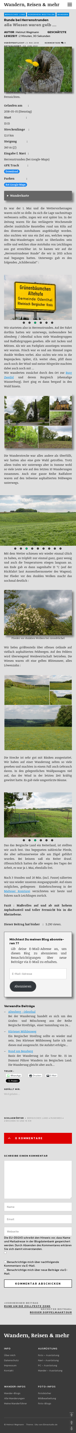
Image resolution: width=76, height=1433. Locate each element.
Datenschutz (11, 1360)
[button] (24, 323)
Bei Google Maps (15, 184)
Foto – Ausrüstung (48, 1355)
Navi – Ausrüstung (48, 1360)
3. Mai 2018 (33, 42)
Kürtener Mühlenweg (22, 1031)
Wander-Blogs (12, 1393)
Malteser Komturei (17, 891)
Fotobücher (44, 1393)
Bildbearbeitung (47, 1398)
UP (71, 1422)
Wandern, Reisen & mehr (31, 4)
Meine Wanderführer (15, 1403)
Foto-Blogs (44, 1403)
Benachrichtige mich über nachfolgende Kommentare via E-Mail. (31, 1264)
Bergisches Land (15, 14)
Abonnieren (22, 986)
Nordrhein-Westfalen (41, 14)
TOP (71, 1414)
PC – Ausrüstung (47, 1365)
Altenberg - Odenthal (22, 1012)
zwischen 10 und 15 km (17, 1120)
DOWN (71, 1428)
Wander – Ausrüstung (50, 1370)
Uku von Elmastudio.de (46, 1424)
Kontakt (8, 1370)
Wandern (62, 14)
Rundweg (56, 1118)
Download (12, 171)
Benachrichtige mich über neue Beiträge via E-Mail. (36, 1272)
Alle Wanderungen (14, 1398)
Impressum (10, 1365)
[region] (38, 298)
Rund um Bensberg (20, 1051)
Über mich (9, 1355)
